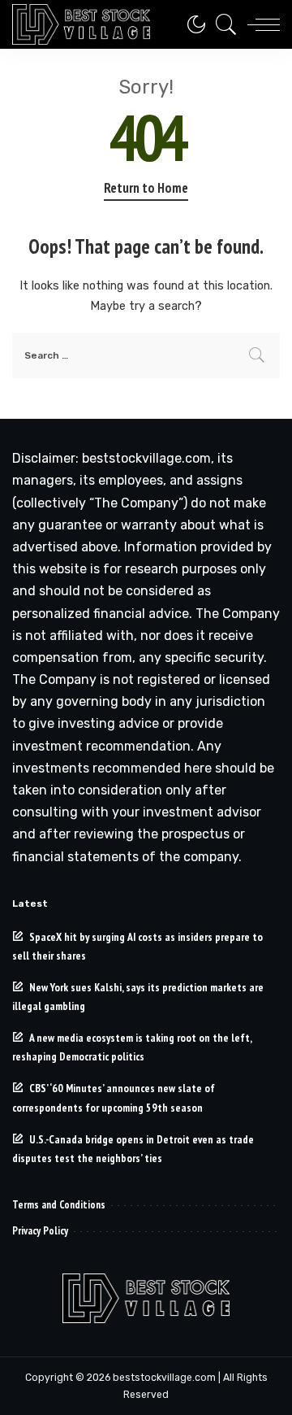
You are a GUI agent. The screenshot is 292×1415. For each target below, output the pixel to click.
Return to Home (146, 188)
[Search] (222, 24)
